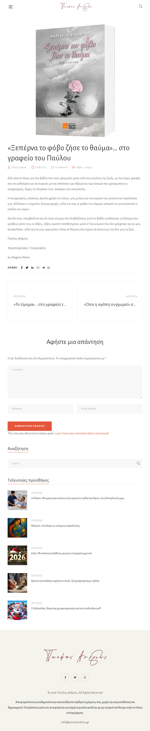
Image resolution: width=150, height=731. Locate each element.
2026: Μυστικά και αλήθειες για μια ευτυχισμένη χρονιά (61, 553)
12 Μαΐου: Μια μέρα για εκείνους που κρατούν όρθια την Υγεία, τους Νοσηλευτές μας (77, 498)
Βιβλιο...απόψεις (84, 167)
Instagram (85, 677)
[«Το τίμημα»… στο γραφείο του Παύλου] (40, 300)
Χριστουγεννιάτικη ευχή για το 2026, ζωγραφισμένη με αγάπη (65, 580)
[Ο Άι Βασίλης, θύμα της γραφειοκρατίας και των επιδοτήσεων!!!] (17, 610)
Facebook (65, 677)
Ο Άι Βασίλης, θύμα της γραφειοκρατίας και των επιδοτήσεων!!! (66, 608)
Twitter (75, 677)
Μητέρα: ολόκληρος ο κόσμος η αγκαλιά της (55, 525)
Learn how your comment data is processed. (82, 433)
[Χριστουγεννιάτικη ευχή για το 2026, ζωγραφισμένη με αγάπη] (17, 583)
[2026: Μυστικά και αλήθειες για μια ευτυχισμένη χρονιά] (17, 555)
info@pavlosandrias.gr (75, 722)
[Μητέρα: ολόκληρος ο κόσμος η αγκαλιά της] (17, 528)
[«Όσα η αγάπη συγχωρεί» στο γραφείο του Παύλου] (110, 300)
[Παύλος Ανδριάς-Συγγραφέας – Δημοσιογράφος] (76, 7)
